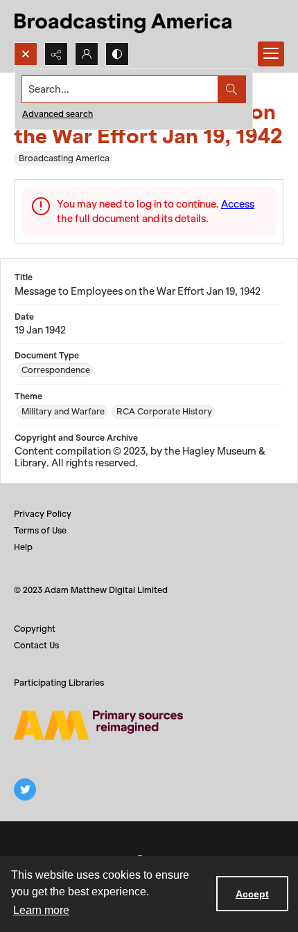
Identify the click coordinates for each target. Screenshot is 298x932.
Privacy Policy (42, 514)
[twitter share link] (25, 789)
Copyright (34, 628)
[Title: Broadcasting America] (124, 21)
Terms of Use (40, 530)
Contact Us (36, 645)
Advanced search (57, 114)
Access (237, 204)
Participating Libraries (59, 682)
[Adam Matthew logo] (98, 725)
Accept (252, 893)
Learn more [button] (41, 910)
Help (23, 547)
